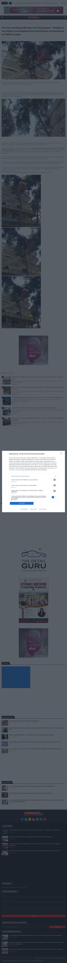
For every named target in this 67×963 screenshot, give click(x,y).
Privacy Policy (42, 509)
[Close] (61, 454)
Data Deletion (24, 509)
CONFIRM (22, 503)
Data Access (33, 509)
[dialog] (33, 481)
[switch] (54, 480)
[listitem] (33, 476)
